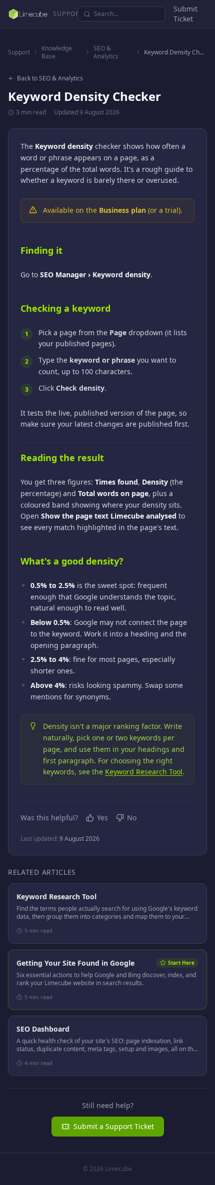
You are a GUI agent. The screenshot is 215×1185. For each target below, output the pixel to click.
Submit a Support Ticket (114, 1126)
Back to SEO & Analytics (50, 78)
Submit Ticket (186, 13)
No (131, 817)
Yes (102, 817)
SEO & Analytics (106, 52)
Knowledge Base (57, 52)
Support (19, 52)
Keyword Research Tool (143, 771)
